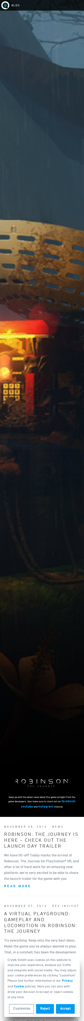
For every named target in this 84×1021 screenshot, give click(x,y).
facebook (68, 801)
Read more (17, 886)
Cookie (19, 986)
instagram (45, 806)
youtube (27, 806)
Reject (45, 1008)
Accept (65, 1008)
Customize (21, 1008)
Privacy (67, 980)
